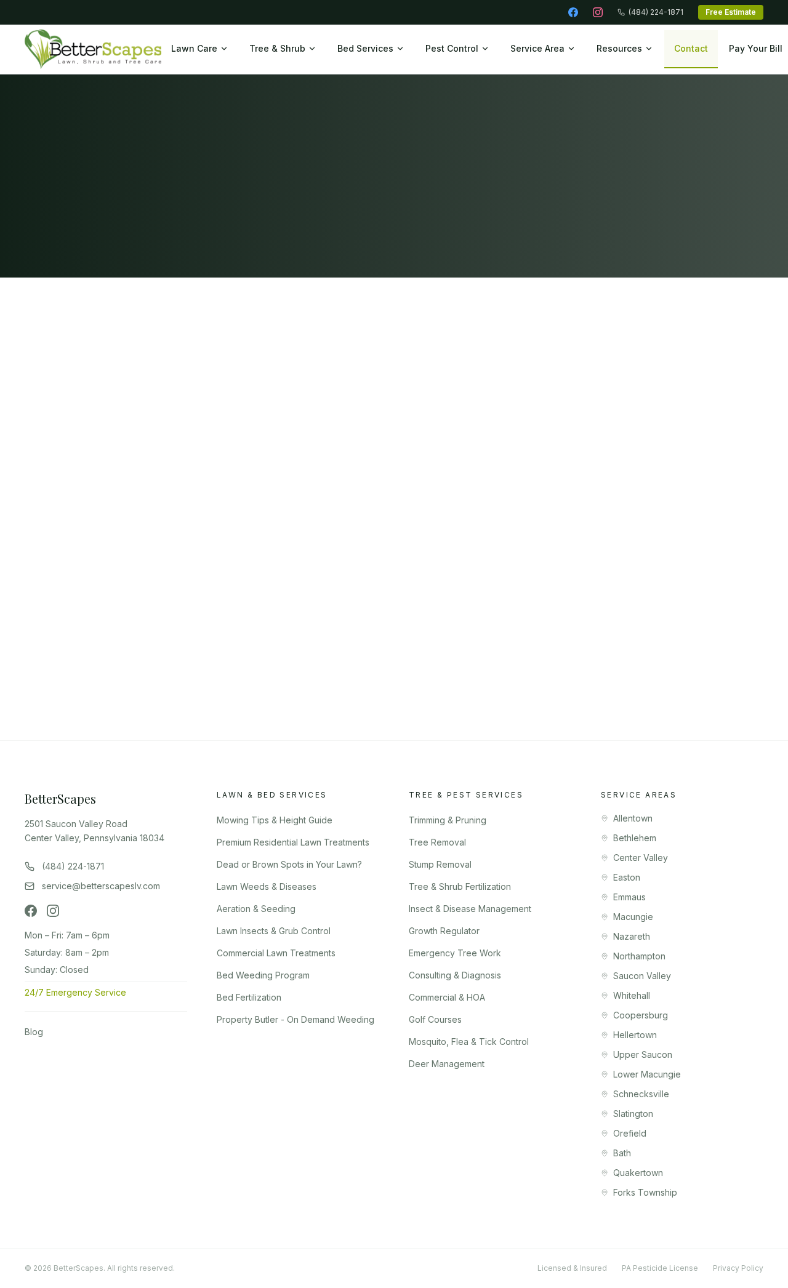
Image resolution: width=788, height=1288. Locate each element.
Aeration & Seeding (256, 908)
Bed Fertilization (249, 997)
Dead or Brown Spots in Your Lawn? (289, 864)
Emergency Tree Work (455, 953)
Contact (691, 48)
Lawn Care (194, 48)
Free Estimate (731, 12)
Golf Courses (435, 1019)
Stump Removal (440, 864)
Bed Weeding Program (263, 975)
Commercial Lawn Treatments (276, 953)
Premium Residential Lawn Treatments (293, 842)
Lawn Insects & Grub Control (274, 931)
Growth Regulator (444, 931)
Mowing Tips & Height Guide (274, 820)
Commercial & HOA (447, 997)
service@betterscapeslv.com (115, 471)
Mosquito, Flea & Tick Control (469, 1041)
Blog (34, 1031)
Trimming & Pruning (447, 820)
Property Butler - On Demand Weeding (295, 1019)
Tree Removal (437, 842)
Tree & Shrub (277, 48)
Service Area (537, 48)
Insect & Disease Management (470, 908)
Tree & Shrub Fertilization (460, 886)
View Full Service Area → (463, 681)
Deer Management (446, 1063)
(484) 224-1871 (656, 12)
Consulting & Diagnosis (455, 975)
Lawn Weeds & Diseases (266, 886)
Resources (619, 48)
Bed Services (365, 48)
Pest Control (451, 48)
